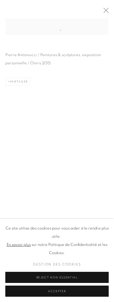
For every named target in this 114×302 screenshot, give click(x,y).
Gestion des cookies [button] (57, 264)
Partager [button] (19, 81)
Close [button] (105, 12)
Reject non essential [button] (57, 277)
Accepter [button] (57, 291)
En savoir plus (19, 245)
